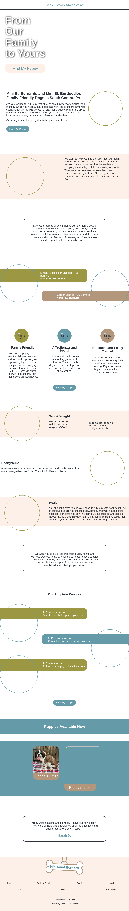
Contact (80, 4)
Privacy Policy (110, 889)
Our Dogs (57, 4)
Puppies (66, 4)
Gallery (113, 883)
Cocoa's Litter (46, 776)
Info (73, 4)
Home (48, 4)
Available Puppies (44, 883)
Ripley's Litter (80, 787)
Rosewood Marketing (69, 904)
